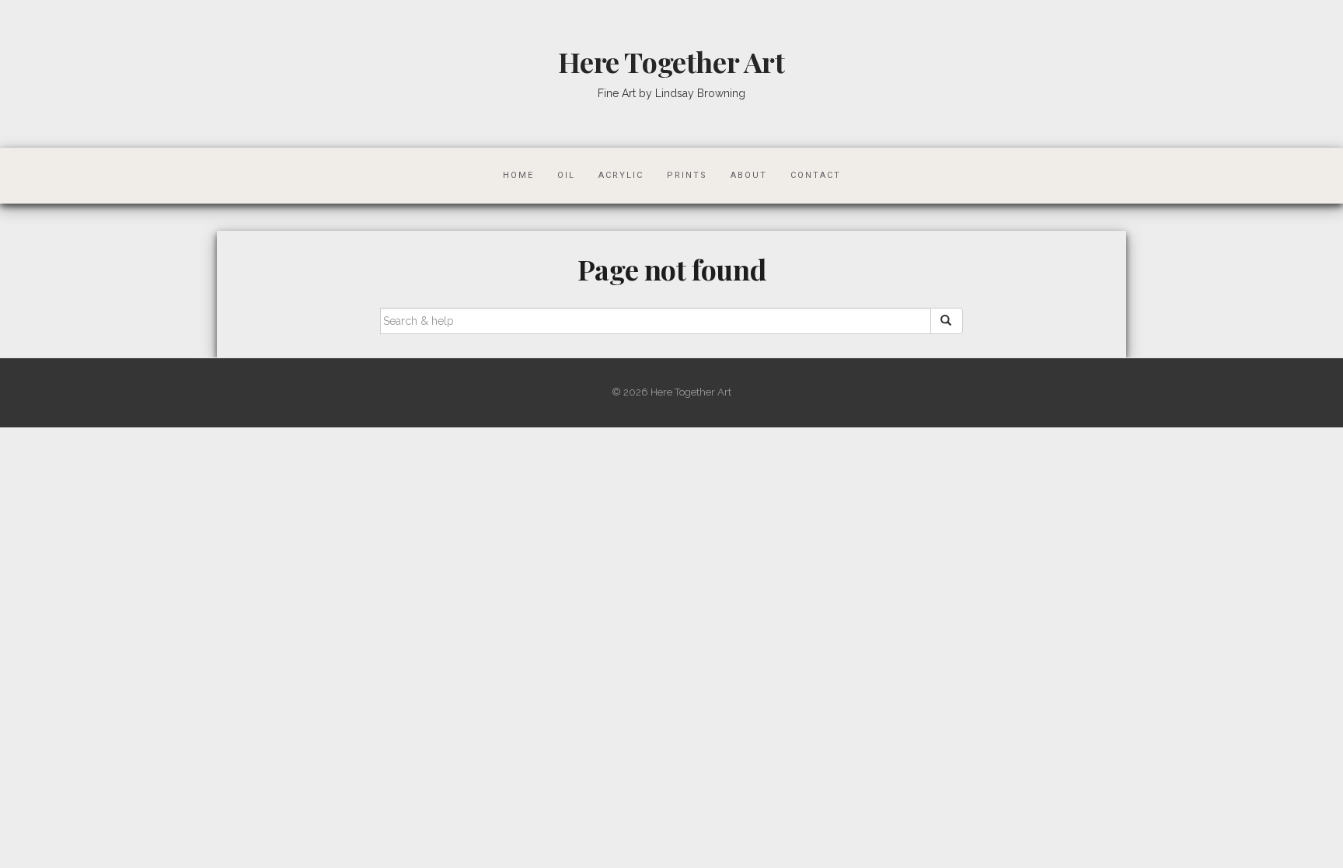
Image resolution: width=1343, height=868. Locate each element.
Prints (687, 175)
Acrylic (621, 175)
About (749, 175)
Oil (566, 175)
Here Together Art (671, 61)
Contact (815, 175)
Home (518, 175)
